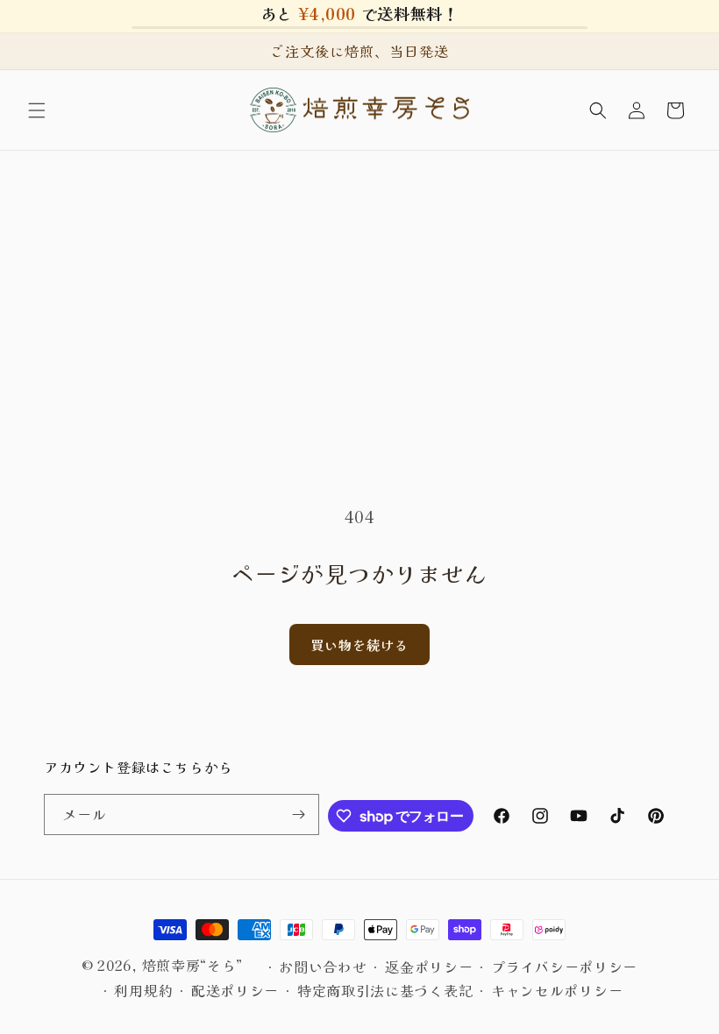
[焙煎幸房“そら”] (360, 110)
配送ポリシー (235, 990)
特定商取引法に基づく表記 (385, 990)
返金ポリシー (429, 966)
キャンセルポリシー (557, 990)
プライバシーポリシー (564, 966)
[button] (37, 110)
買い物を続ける (359, 644)
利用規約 (143, 990)
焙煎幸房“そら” (193, 964)
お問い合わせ (323, 966)
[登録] (299, 814)
